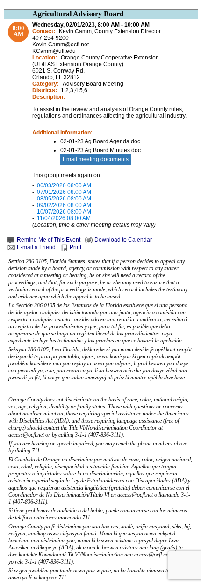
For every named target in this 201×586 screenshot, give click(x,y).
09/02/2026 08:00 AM (64, 205)
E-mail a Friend (36, 247)
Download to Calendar (123, 240)
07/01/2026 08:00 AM (64, 192)
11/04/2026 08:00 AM (64, 218)
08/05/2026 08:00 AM (64, 198)
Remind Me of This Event (48, 240)
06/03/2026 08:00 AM (64, 185)
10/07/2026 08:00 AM (64, 211)
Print (75, 247)
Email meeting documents (96, 159)
